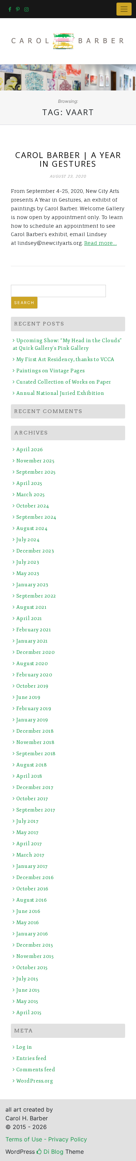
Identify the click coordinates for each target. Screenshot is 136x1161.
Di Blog (52, 1151)
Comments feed (35, 1070)
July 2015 (27, 979)
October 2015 (32, 967)
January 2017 (32, 866)
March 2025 (30, 494)
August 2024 (32, 528)
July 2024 (28, 540)
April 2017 (29, 844)
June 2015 (28, 990)
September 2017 (35, 810)
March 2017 (30, 855)
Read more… (100, 243)
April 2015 (29, 1013)
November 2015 (35, 956)
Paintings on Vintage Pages (50, 371)
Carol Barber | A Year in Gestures (68, 159)
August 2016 (31, 900)
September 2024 (36, 517)
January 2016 (32, 934)
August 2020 (32, 663)
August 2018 (31, 765)
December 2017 (34, 787)
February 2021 (33, 630)
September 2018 (36, 754)
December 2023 (35, 551)
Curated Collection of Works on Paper (63, 382)
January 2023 (32, 585)
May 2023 (28, 573)
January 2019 (32, 720)
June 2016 (28, 911)
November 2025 (35, 461)
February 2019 (33, 708)
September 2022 (36, 596)
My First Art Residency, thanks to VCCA (65, 359)
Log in (24, 1047)
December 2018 (35, 731)
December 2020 (35, 652)
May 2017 (27, 832)
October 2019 (32, 686)
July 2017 (27, 821)
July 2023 (27, 562)
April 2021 (29, 618)
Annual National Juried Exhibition (60, 393)
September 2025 (36, 472)
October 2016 (32, 889)
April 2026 (29, 449)
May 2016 (27, 922)
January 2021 (32, 641)
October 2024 (32, 506)
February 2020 (34, 675)
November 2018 (35, 742)
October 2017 (32, 799)
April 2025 (29, 483)
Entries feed (31, 1058)
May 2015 (27, 1001)
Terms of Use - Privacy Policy (46, 1139)
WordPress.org (34, 1081)
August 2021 (31, 607)
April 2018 (29, 776)
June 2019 (28, 697)
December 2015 (34, 945)
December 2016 (35, 877)
